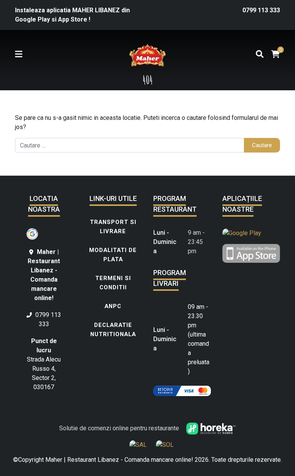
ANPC (112, 306)
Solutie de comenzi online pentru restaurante (120, 428)
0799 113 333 (261, 10)
